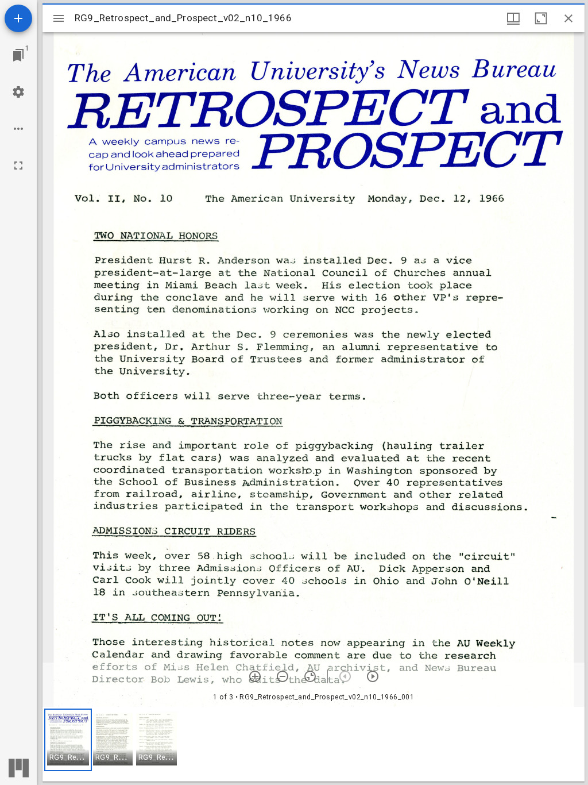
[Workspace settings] (18, 92)
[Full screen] (18, 165)
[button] (68, 739)
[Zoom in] (255, 676)
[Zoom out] (282, 676)
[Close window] (568, 18)
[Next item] (372, 676)
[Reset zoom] (310, 676)
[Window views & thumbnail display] (513, 18)
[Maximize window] (541, 18)
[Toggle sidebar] (58, 18)
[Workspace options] (18, 129)
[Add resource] (18, 18)
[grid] (313, 744)
